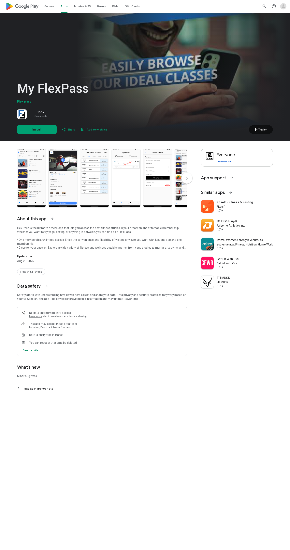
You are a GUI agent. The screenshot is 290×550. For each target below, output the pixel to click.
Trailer (260, 129)
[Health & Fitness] (31, 272)
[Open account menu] (283, 6)
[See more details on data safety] (30, 350)
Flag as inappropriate (35, 388)
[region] (72, 114)
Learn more (35, 316)
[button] (31, 178)
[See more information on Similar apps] (230, 192)
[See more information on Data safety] (46, 286)
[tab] (49, 6)
